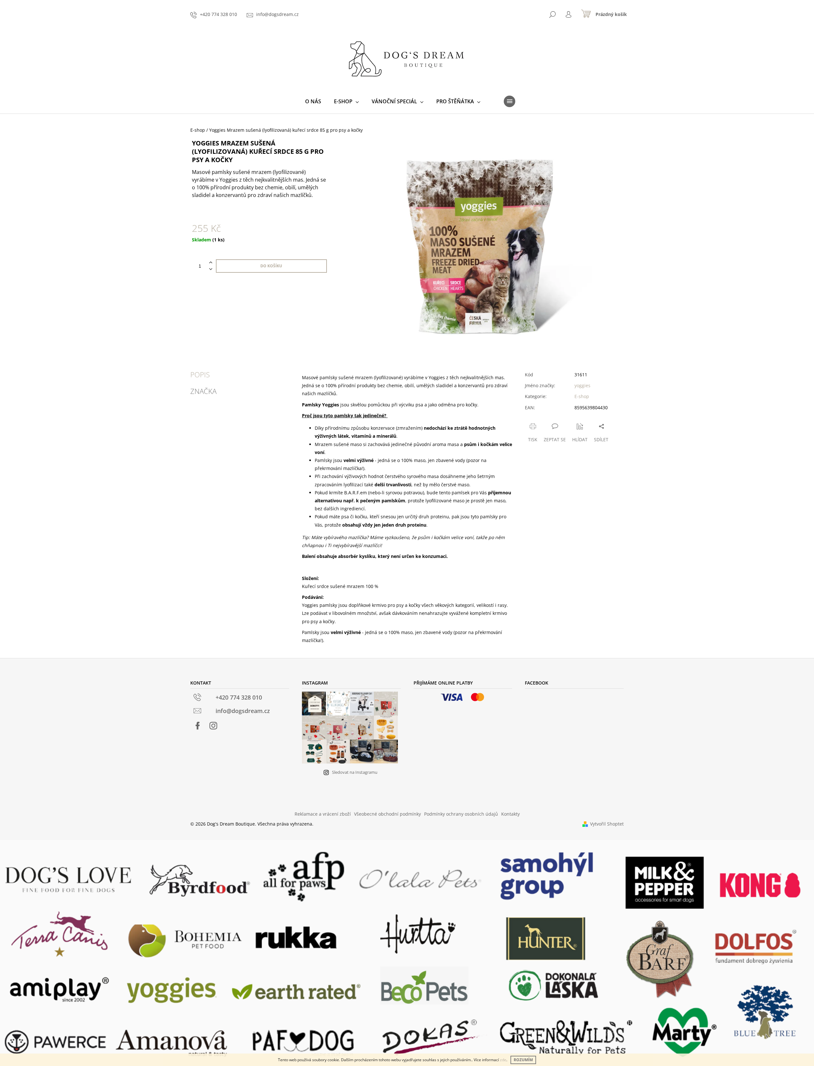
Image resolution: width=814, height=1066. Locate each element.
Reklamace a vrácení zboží (323, 814)
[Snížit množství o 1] (211, 269)
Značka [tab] (203, 391)
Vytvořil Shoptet (607, 824)
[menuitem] (313, 101)
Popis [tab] (200, 374)
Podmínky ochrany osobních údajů (461, 814)
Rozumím (523, 1059)
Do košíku (271, 266)
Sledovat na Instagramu (354, 772)
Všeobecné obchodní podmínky (387, 814)
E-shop (581, 396)
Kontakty (510, 814)
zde (503, 1059)
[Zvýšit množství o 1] (211, 262)
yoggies (582, 385)
